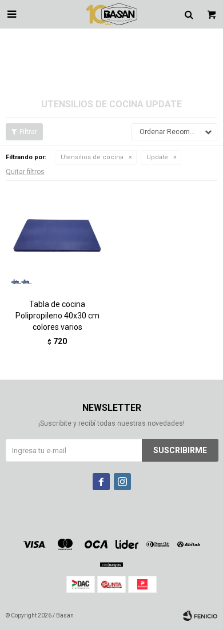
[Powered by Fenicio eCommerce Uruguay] (200, 615)
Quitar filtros (25, 172)
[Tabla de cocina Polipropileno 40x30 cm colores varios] (57, 238)
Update (157, 157)
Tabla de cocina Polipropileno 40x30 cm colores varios (57, 316)
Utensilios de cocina (92, 157)
